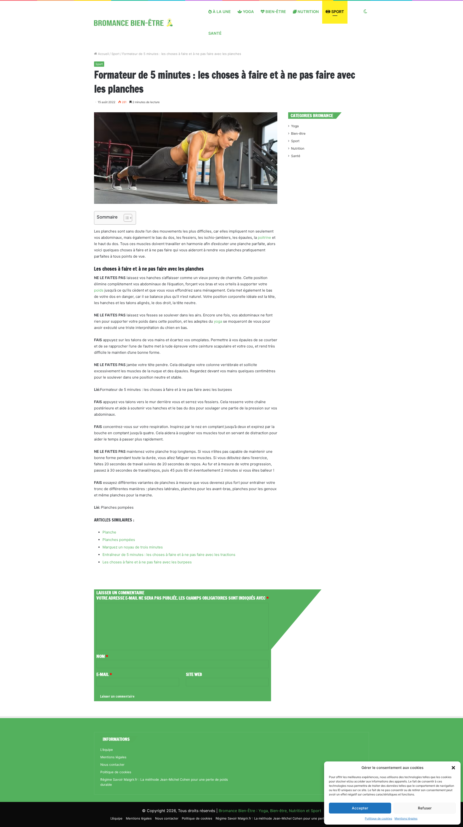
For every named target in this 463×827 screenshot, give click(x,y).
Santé (215, 33)
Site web (194, 674)
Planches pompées (118, 539)
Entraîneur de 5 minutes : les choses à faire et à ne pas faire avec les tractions (168, 554)
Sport (337, 11)
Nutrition (308, 11)
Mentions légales (406, 818)
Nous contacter (112, 765)
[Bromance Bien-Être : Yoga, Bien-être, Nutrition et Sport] (137, 22)
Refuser (425, 808)
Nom (102, 656)
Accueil (103, 54)
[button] (453, 767)
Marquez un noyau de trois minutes (132, 547)
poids (98, 290)
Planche (109, 532)
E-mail (104, 674)
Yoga (248, 11)
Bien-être (275, 11)
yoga (218, 321)
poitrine (264, 237)
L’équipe (106, 750)
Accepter (360, 808)
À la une (221, 11)
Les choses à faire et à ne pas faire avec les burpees (147, 562)
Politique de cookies (378, 818)
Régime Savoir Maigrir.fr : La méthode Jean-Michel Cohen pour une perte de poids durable (284, 818)
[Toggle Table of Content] (125, 218)
